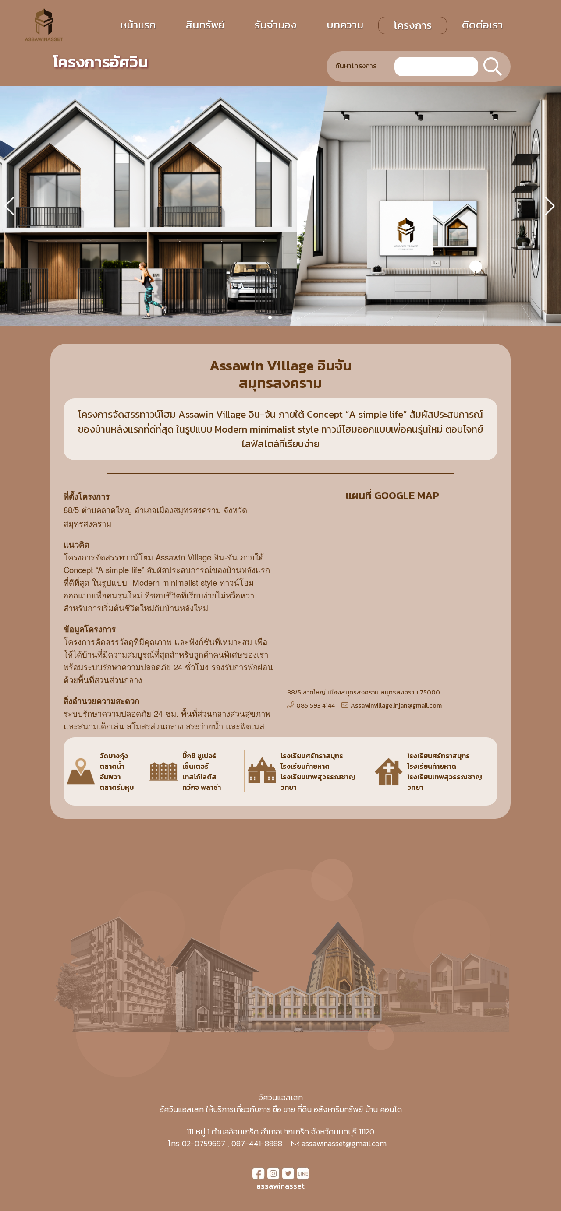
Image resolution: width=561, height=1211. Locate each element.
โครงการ (413, 25)
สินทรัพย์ (205, 24)
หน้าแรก (138, 24)
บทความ (345, 24)
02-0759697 (203, 1143)
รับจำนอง (276, 24)
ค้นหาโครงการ (355, 65)
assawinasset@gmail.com (344, 1143)
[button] (263, 317)
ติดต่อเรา (482, 24)
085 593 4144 (315, 705)
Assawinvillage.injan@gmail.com (396, 705)
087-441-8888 (256, 1143)
